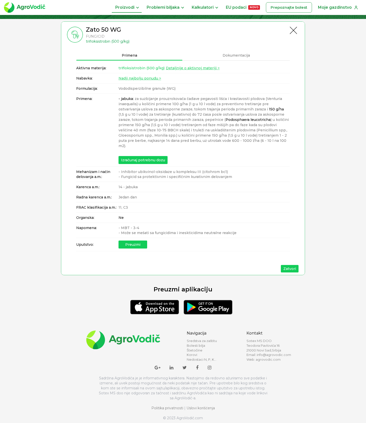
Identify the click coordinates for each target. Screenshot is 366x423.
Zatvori (289, 268)
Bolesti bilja (196, 345)
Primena (129, 55)
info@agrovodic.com (274, 355)
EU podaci (242, 7)
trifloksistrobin (142, 68)
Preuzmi (132, 244)
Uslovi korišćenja (200, 408)
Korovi (192, 355)
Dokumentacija (236, 55)
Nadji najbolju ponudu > (140, 78)
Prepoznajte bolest (289, 7)
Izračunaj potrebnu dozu (143, 160)
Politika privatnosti (167, 408)
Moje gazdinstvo (335, 7)
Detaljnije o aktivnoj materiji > (193, 68)
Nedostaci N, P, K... (201, 359)
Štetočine (194, 350)
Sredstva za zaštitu (202, 341)
